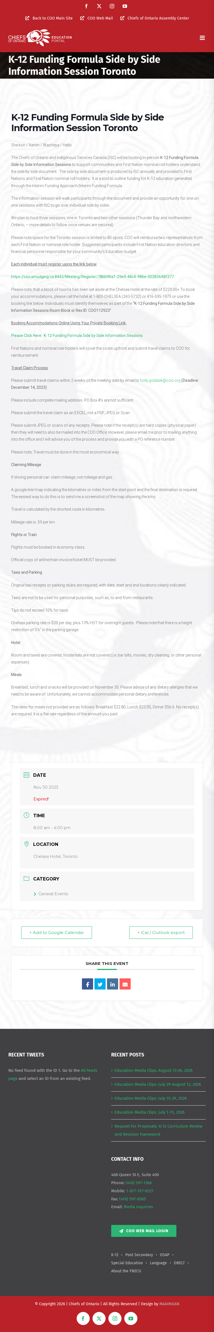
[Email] (125, 984)
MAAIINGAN (169, 1304)
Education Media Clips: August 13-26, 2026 (154, 1070)
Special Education (127, 1263)
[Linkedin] (112, 984)
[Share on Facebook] (87, 984)
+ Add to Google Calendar (56, 932)
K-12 (114, 1255)
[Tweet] (100, 984)
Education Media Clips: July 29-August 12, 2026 (158, 1084)
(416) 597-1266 (139, 1182)
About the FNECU (126, 1271)
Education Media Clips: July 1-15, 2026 (149, 1112)
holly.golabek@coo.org (160, 380)
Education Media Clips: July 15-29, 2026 (151, 1098)
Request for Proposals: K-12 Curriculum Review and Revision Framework (159, 1130)
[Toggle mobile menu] (203, 38)
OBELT (179, 1263)
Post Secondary (139, 1255)
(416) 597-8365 (132, 1198)
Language (158, 1263)
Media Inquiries (138, 1206)
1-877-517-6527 (140, 1190)
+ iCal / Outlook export (161, 932)
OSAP (164, 1255)
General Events (53, 893)
